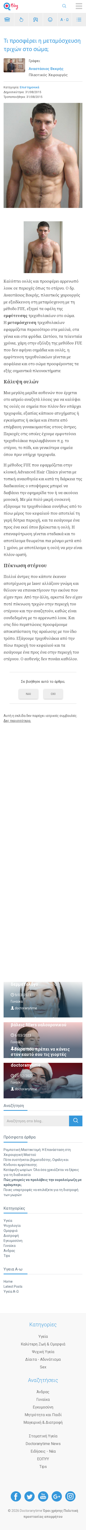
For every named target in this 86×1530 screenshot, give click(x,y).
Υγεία (8, 1221)
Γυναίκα (10, 1246)
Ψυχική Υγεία (43, 1352)
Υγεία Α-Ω (11, 1291)
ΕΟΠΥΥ (43, 1459)
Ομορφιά (10, 1231)
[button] (75, 1121)
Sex (43, 1367)
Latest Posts (13, 1286)
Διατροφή (11, 1236)
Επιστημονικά (29, 87)
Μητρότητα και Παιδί (43, 1415)
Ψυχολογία (12, 1226)
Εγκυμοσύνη (13, 1241)
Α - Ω (64, 19)
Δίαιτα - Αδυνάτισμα (43, 1359)
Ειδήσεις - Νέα (43, 1451)
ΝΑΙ (28, 694)
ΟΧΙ (53, 694)
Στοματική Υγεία (43, 1436)
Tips (7, 1256)
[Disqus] (43, 787)
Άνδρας (9, 1251)
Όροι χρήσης (53, 1511)
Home (8, 1281)
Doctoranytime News (43, 1443)
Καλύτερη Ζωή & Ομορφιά (43, 1344)
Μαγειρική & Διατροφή (43, 1422)
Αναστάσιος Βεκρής (46, 69)
